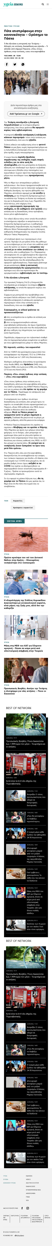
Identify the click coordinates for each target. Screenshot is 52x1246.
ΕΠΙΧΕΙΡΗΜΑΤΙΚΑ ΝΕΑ (33, 1190)
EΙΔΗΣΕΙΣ (29, 1176)
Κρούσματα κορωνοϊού (23, 508)
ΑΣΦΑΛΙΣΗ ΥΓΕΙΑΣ (9, 1183)
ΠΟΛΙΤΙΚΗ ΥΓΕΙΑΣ (11, 26)
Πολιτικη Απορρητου (25, 1217)
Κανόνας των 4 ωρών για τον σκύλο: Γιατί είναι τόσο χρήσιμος (36, 926)
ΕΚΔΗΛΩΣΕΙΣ (30, 1186)
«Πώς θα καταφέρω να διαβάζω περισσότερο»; (35, 819)
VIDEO (28, 1179)
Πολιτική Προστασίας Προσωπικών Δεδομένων (37, 1219)
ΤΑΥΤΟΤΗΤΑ (15, 1216)
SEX (27, 1200)
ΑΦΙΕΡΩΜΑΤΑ (30, 1193)
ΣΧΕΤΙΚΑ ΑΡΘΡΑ (14, 521)
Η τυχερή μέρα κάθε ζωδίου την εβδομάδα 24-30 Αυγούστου (36, 835)
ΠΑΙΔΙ (28, 1197)
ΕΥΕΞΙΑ (5, 1179)
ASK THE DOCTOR (32, 1183)
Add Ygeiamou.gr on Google (24, 113)
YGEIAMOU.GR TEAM (12, 56)
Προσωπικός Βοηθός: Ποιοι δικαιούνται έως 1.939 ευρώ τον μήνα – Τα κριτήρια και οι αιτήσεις (25, 744)
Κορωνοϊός (17, 501)
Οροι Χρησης (47, 1217)
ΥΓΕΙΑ (5, 1176)
